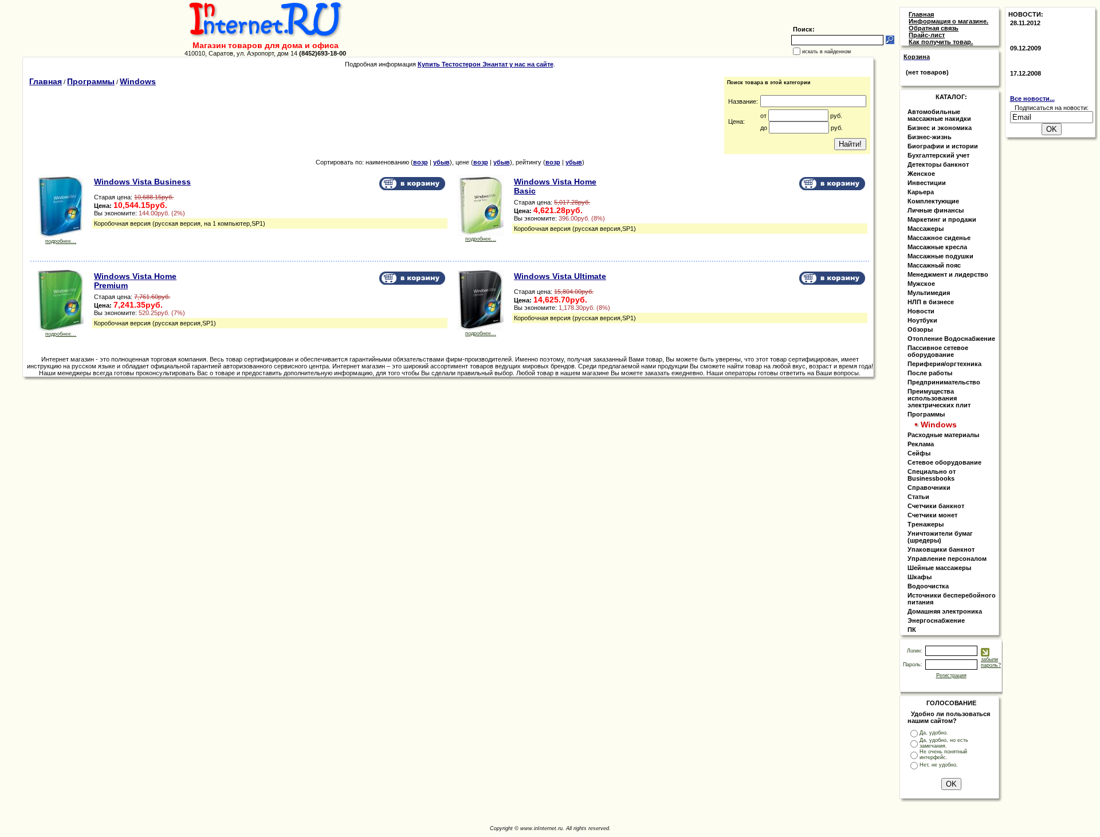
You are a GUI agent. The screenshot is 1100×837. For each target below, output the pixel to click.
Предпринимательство (943, 382)
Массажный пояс (934, 265)
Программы (91, 81)
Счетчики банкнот (935, 505)
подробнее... (60, 241)
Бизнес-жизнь (929, 136)
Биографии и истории (942, 146)
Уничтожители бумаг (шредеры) (940, 537)
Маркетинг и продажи (941, 219)
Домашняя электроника (944, 611)
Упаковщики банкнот (941, 549)
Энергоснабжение (936, 620)
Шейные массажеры (939, 567)
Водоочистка (928, 586)
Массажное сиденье (939, 237)
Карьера (920, 191)
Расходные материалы (943, 434)
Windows (138, 81)
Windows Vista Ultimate (560, 276)
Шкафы (919, 576)
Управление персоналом (947, 558)
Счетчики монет (932, 515)
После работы (929, 373)
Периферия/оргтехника (944, 363)
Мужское (921, 283)
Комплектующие (933, 201)
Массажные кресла (937, 246)
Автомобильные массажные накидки (939, 115)
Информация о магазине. (948, 21)
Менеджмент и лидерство (947, 274)
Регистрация (951, 675)
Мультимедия (928, 292)
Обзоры (920, 329)
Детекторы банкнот (938, 164)
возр (420, 162)
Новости (920, 311)
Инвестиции (926, 182)
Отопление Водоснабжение (951, 338)
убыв (441, 162)
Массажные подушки (940, 256)
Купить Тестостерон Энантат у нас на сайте (485, 64)
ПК (911, 629)
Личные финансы (935, 210)
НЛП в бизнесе (930, 301)
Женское (921, 173)
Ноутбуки (922, 320)
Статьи (918, 496)
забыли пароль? (991, 662)
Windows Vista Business (142, 181)
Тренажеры (925, 524)
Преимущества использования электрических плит (939, 398)
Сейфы (918, 453)
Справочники (928, 487)
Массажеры (925, 228)
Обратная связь (933, 28)
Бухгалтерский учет (938, 155)
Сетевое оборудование (944, 462)
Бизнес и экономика (939, 127)
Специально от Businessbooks (931, 475)
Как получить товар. (941, 41)
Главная (45, 81)
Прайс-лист (927, 35)
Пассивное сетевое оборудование (937, 351)
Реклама (920, 444)
